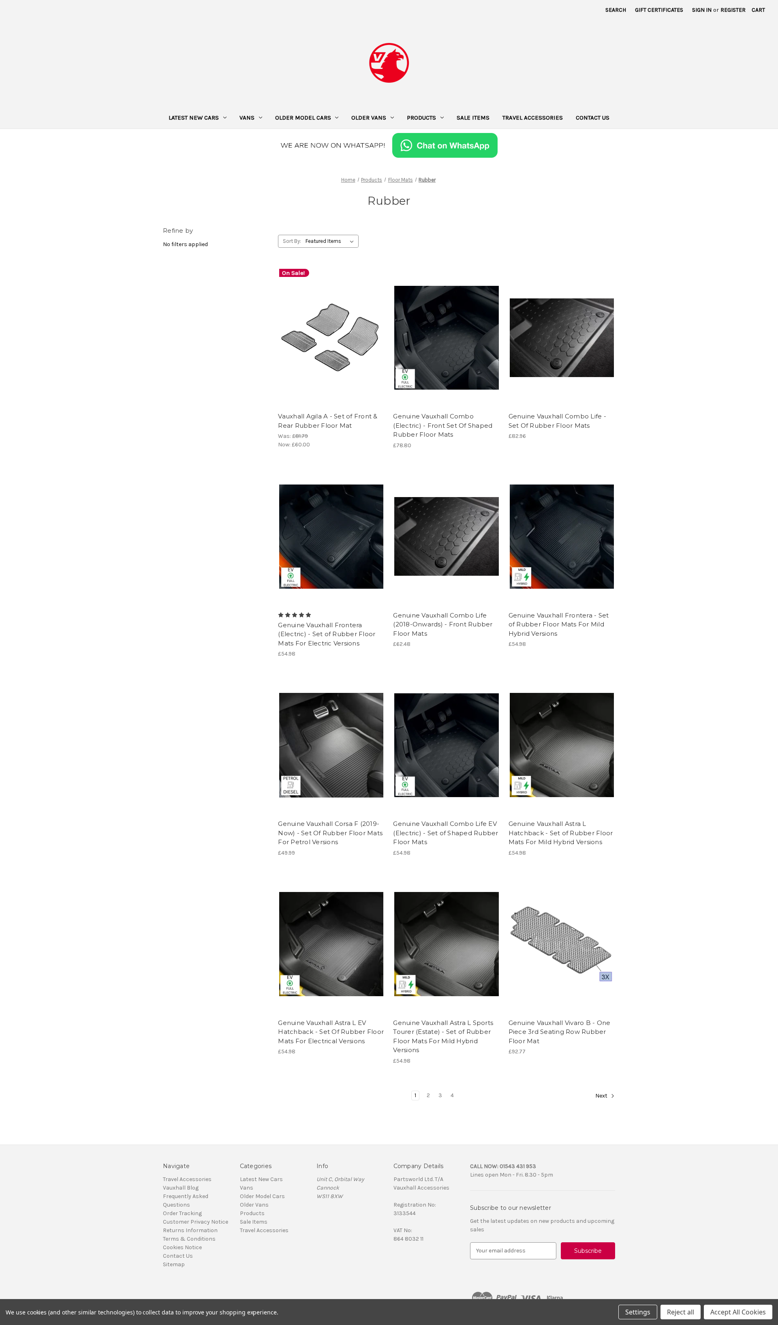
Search (615, 9)
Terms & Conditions (189, 1238)
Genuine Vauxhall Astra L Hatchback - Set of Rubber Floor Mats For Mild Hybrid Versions (561, 833)
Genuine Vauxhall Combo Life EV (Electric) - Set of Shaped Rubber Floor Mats (445, 833)
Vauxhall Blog (181, 1187)
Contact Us (592, 117)
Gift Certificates (659, 9)
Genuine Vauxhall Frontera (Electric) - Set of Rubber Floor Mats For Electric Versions (326, 634)
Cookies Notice (182, 1247)
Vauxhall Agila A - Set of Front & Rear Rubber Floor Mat (327, 420)
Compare (328, 337)
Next (602, 1095)
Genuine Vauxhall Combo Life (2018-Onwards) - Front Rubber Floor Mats (442, 624)
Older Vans (368, 117)
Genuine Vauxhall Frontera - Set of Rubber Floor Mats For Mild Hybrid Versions (559, 624)
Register (733, 9)
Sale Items (473, 117)
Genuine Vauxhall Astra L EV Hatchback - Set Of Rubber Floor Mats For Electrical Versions (331, 1032)
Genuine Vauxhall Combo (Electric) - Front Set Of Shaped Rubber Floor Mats (442, 425)
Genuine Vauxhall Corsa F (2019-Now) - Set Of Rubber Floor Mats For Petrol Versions (330, 833)
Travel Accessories (532, 117)
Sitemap (174, 1264)
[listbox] (331, 241)
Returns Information (190, 1230)
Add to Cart (331, 352)
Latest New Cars (194, 117)
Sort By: (292, 241)
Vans (246, 117)
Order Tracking (182, 1213)
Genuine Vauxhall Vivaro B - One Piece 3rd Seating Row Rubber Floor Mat (560, 1032)
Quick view (329, 323)
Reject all (680, 1312)
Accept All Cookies (738, 1312)
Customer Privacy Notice (195, 1221)
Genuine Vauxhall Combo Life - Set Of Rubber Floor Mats (557, 420)
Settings (637, 1312)
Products (421, 117)
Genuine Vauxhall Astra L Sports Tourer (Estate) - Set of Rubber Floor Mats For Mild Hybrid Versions (443, 1036)
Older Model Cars (303, 117)
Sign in (702, 9)
